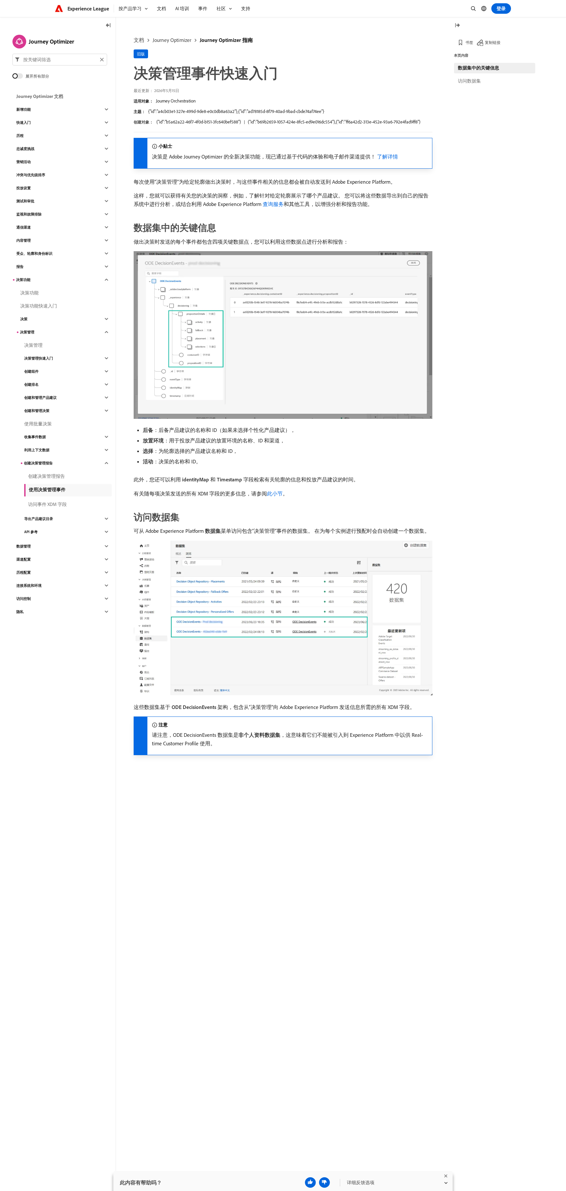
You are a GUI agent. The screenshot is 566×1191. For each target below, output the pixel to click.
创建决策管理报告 (38, 463)
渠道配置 (23, 559)
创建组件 (31, 371)
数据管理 (23, 546)
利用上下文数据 (36, 450)
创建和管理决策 (36, 410)
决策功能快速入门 (38, 306)
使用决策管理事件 (47, 490)
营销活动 (23, 161)
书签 (469, 42)
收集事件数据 (35, 437)
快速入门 (23, 122)
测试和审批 (25, 201)
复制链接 (492, 42)
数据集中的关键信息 (478, 68)
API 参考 (31, 532)
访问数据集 (469, 81)
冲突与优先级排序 (30, 175)
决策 (24, 319)
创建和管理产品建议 (40, 397)
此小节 (275, 493)
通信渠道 (23, 227)
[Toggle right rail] (457, 25)
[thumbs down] (324, 1182)
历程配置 (23, 572)
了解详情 (387, 156)
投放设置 (23, 188)
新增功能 (23, 109)
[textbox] (59, 59)
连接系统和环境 (29, 585)
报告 (20, 266)
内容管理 (23, 240)
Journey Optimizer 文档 (39, 96)
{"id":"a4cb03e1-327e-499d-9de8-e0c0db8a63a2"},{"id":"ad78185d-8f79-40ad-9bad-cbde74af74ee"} (236, 111)
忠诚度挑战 (25, 148)
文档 (139, 40)
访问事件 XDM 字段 (47, 504)
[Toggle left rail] (108, 25)
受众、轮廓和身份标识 (34, 253)
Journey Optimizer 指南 (226, 40)
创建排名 (31, 384)
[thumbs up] (310, 1182)
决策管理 (27, 332)
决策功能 (23, 279)
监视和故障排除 (29, 214)
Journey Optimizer (172, 40)
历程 (20, 135)
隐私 (20, 611)
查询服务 (273, 204)
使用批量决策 (38, 424)
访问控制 (23, 598)
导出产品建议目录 (38, 518)
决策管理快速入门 (38, 358)
